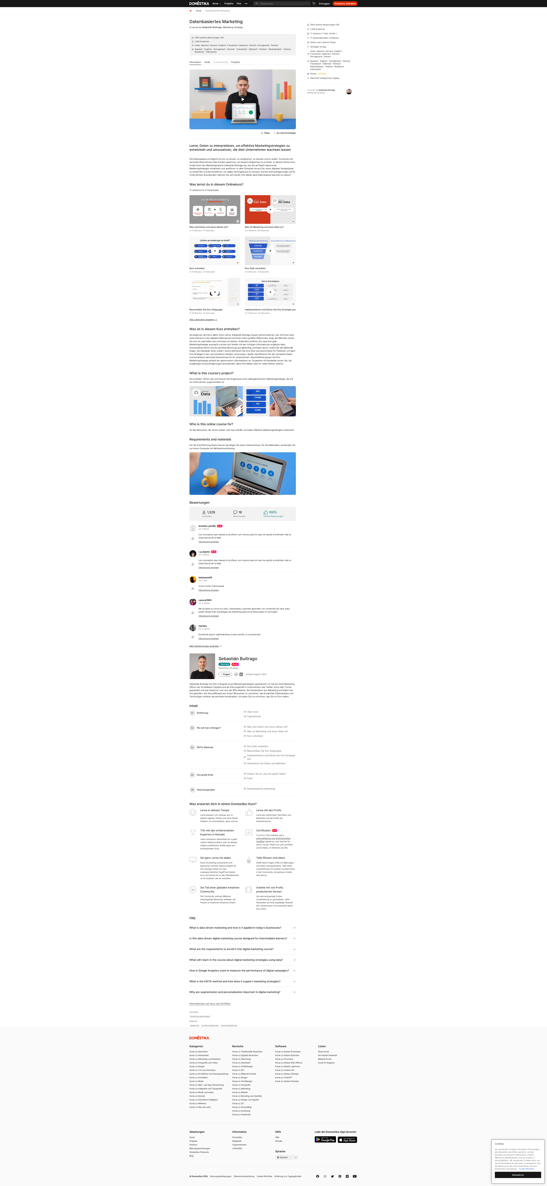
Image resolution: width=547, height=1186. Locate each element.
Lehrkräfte (237, 1148)
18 (222, 37)
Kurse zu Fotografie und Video (203, 1062)
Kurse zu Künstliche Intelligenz (203, 1099)
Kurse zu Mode (196, 1081)
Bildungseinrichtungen (199, 1148)
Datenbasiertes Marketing (216, 21)
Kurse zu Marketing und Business (204, 1059)
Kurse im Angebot (326, 1062)
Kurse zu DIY (238, 1070)
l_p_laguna (204, 551)
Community (222, 62)
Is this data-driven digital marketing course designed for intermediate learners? (238, 938)
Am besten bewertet (327, 1055)
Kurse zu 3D (238, 1103)
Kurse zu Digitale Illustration (245, 1055)
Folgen (226, 674)
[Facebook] (318, 1176)
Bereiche (237, 1046)
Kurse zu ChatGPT (283, 1077)
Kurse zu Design (197, 1066)
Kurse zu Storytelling (242, 1107)
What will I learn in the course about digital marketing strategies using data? (236, 959)
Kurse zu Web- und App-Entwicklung (206, 1085)
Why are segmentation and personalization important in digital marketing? (234, 992)
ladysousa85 (205, 577)
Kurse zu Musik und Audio (201, 1092)
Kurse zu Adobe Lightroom (287, 1066)
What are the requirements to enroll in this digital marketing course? (231, 949)
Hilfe (277, 1137)
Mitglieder (237, 1141)
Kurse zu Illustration (198, 1051)
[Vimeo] (347, 1176)
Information (195, 62)
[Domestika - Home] (190, 10)
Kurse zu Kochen (197, 1096)
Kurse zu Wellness (197, 1103)
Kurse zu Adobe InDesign (287, 1074)
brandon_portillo (207, 526)
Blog (191, 1156)
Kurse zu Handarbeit (199, 1055)
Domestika (237, 1137)
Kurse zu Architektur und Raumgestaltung (208, 1074)
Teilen (267, 133)
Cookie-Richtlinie (264, 1176)
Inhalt (207, 62)
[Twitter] (332, 1176)
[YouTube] (355, 1176)
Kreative (193, 1144)
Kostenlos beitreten (345, 3)
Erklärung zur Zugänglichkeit (287, 1176)
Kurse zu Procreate (284, 1059)
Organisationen (239, 1144)
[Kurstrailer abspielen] (242, 99)
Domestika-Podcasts (199, 1152)
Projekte (228, 3)
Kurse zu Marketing (241, 1088)
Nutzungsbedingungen (220, 1176)
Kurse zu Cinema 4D (284, 1070)
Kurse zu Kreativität (241, 1114)
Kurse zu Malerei (240, 1092)
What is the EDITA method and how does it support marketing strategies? (234, 981)
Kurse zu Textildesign (242, 1081)
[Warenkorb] (314, 3)
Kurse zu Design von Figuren (245, 1099)
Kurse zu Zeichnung (241, 1059)
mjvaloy (203, 626)
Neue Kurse (323, 1051)
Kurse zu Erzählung (241, 1111)
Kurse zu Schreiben (198, 1077)
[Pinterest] (340, 1176)
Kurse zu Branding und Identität (247, 1096)
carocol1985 (205, 600)
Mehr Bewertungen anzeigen (204, 646)
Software (281, 1046)
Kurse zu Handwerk (241, 1062)
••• (246, 3)
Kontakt (278, 1141)
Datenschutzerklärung (244, 1176)
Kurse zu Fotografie (241, 1085)
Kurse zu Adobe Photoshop (288, 1051)
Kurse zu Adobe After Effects (288, 1062)
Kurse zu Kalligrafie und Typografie (205, 1088)
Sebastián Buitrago (212, 27)
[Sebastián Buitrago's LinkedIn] (241, 674)
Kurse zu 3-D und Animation (202, 1070)
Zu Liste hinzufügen (286, 133)
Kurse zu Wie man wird (200, 1107)
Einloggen (324, 3)
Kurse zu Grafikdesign (242, 1066)
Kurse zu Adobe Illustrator (287, 1055)
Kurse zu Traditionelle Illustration (247, 1051)
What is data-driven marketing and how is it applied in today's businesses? (235, 927)
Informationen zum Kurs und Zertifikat (209, 1003)
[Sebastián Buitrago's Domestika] (236, 674)
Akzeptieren (518, 1175)
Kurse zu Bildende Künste (244, 1074)
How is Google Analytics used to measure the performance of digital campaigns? (239, 970)
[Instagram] (325, 1176)
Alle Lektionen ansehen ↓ (203, 319)
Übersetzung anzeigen (209, 542)
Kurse (215, 3)
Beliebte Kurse (324, 1059)
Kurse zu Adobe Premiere (287, 1081)
